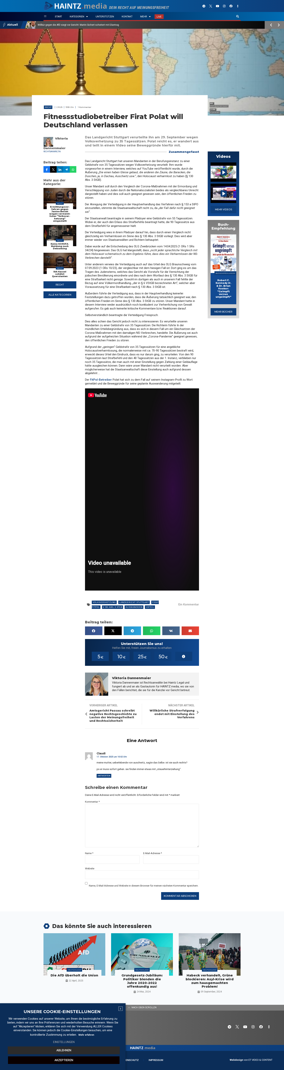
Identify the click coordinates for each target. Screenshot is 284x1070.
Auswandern (134, 607)
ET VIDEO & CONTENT (260, 1059)
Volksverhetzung (104, 602)
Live (159, 16)
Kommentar (92, 801)
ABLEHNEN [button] (63, 1050)
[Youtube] (217, 6)
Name (89, 853)
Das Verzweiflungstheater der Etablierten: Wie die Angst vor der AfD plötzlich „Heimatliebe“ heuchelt (91, 25)
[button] (238, 16)
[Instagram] (224, 6)
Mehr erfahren (86, 1035)
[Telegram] (204, 6)
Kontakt (127, 16)
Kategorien (77, 16)
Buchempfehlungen (225, 273)
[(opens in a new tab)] (223, 253)
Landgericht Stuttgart (134, 602)
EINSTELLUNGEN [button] (64, 1042)
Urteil (150, 607)
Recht (48, 107)
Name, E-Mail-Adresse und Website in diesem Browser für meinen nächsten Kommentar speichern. (143, 885)
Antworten (104, 775)
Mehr (143, 16)
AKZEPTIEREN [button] (63, 1060)
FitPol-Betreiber (101, 379)
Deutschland (74, 970)
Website (89, 868)
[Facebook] (231, 6)
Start (58, 16)
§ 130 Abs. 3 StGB (112, 607)
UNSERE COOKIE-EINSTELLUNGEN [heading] (62, 1011)
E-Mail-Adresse (152, 853)
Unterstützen (105, 16)
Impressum (156, 1060)
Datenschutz (130, 1060)
